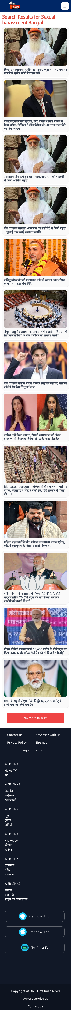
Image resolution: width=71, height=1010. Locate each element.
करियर (8, 849)
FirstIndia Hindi (39, 916)
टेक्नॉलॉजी (10, 800)
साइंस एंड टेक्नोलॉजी (16, 899)
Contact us (15, 735)
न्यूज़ (7, 815)
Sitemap (41, 742)
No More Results (36, 718)
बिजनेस (9, 791)
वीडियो (8, 890)
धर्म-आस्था (10, 874)
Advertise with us (48, 735)
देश (6, 775)
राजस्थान (9, 865)
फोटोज (8, 845)
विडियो (8, 825)
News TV (11, 770)
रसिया (8, 870)
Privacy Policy (17, 742)
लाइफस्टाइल (11, 840)
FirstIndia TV (39, 947)
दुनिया (8, 820)
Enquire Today (31, 750)
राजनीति (9, 895)
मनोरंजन (9, 795)
